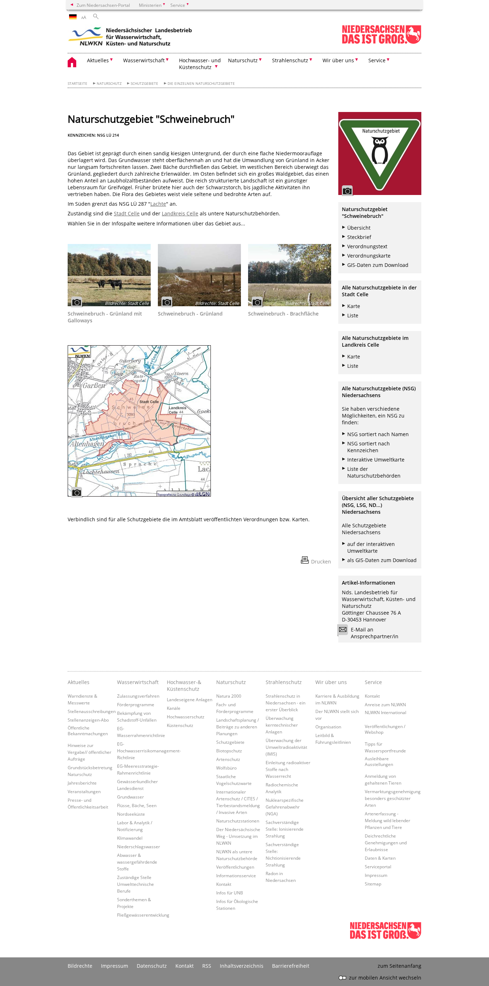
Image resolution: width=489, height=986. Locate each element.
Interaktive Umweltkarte (376, 459)
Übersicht (359, 227)
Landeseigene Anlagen (189, 699)
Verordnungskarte (369, 255)
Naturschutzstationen (237, 821)
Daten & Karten (380, 858)
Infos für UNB (229, 892)
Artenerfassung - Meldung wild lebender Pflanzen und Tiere (387, 820)
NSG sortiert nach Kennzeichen (368, 447)
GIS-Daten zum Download (377, 265)
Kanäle (173, 708)
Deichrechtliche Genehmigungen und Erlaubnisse (386, 842)
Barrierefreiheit (290, 965)
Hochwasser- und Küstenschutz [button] (200, 63)
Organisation (328, 726)
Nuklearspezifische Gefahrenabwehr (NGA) (285, 806)
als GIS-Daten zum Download (382, 560)
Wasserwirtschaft (138, 682)
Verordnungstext (367, 246)
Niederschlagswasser (138, 846)
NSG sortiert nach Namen (378, 434)
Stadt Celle (127, 213)
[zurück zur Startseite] (130, 37)
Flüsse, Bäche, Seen (136, 805)
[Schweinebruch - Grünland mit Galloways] (109, 275)
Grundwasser (130, 797)
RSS (206, 965)
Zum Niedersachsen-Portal (103, 5)
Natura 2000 (228, 696)
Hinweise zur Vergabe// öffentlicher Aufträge (89, 752)
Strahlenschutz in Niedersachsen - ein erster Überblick (285, 702)
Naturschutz (109, 83)
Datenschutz (152, 965)
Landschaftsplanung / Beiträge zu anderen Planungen (237, 726)
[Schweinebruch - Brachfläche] (289, 275)
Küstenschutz (180, 725)
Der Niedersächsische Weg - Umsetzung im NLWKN (238, 836)
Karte (353, 306)
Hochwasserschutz (185, 716)
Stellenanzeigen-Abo (88, 720)
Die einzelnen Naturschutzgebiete (201, 83)
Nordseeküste (131, 814)
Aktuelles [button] (98, 60)
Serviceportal (378, 866)
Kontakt (223, 884)
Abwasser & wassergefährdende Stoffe (137, 862)
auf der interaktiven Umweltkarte (371, 547)
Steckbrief (359, 237)
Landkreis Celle (180, 213)
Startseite (77, 83)
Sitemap (373, 884)
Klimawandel (129, 838)
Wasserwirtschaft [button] (144, 60)
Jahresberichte (82, 783)
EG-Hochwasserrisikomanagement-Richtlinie (149, 750)
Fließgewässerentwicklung (143, 915)
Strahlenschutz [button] (290, 60)
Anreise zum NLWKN (385, 704)
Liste (352, 315)
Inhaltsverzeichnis (241, 965)
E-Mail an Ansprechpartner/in (374, 633)
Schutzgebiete (144, 83)
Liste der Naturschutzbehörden (374, 472)
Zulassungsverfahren (138, 696)
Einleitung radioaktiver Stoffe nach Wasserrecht (288, 769)
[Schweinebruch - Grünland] (199, 275)
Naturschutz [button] (243, 60)
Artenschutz (228, 759)
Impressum (376, 875)
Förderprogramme (135, 704)
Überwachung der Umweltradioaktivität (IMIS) (286, 747)
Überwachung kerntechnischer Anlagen (282, 724)
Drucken (321, 561)
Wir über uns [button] (338, 60)
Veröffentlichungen (235, 867)
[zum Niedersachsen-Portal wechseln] (381, 42)
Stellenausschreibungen (92, 711)
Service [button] (377, 60)
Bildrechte (80, 965)
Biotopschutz (229, 750)
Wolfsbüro (226, 768)
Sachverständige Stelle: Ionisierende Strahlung (285, 829)
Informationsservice (236, 875)
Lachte (158, 203)
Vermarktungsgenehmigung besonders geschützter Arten (393, 798)
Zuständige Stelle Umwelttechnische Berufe (135, 884)
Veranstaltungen (84, 791)
